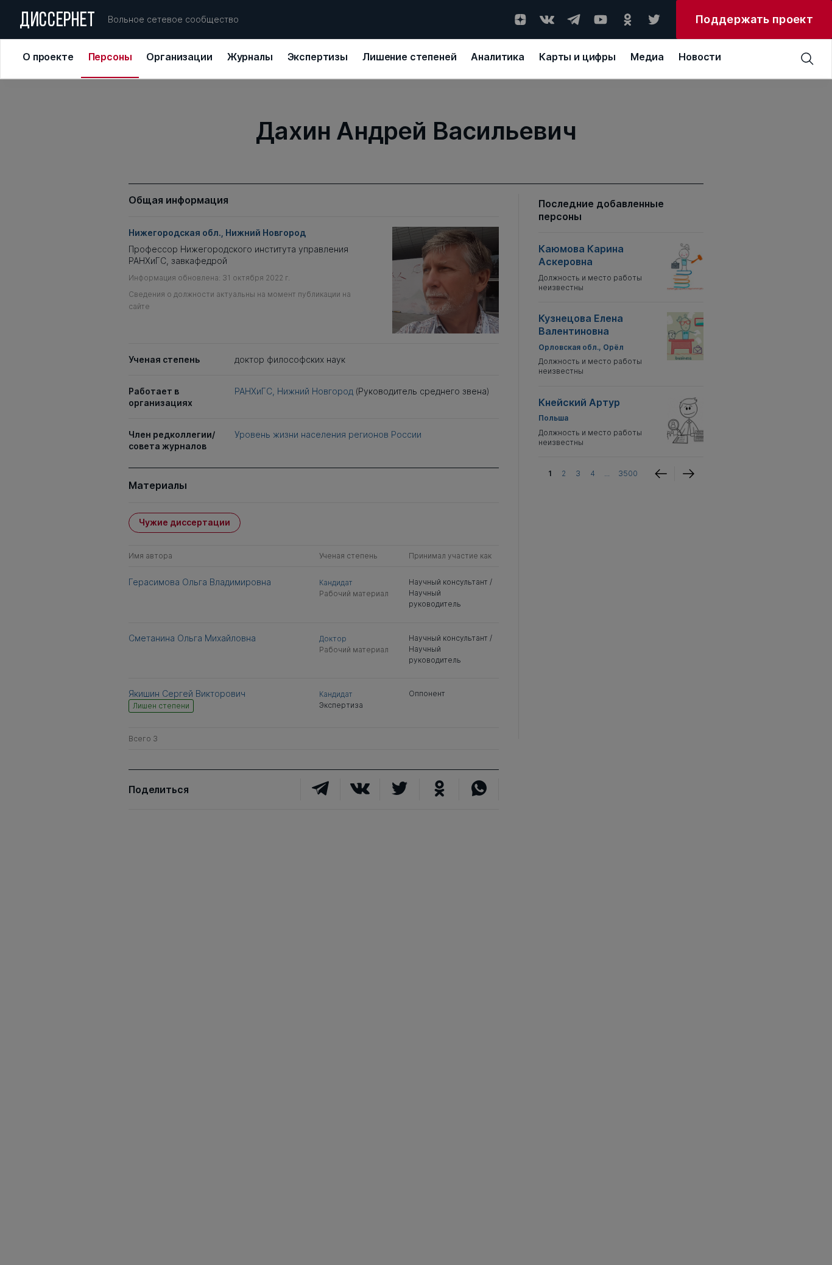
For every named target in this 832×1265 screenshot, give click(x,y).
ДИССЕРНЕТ (57, 21)
